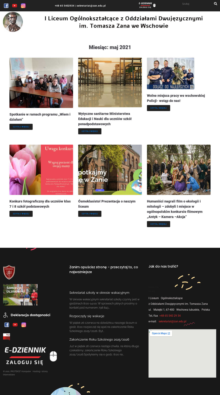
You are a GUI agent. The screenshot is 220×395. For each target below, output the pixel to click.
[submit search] (215, 3)
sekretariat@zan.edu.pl (91, 5)
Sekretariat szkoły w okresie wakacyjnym (99, 292)
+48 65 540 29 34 (170, 315)
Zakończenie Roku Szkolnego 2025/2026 (99, 339)
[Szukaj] (198, 4)
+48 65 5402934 (65, 5)
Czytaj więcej (21, 127)
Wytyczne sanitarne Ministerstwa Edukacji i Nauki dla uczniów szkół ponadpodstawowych (104, 119)
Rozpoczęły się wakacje (86, 316)
